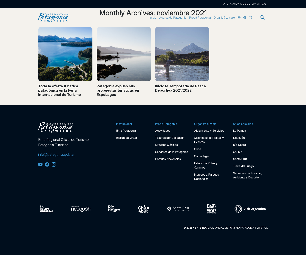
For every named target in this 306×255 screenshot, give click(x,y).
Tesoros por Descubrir (169, 137)
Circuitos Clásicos (166, 145)
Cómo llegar (201, 156)
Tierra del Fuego (243, 166)
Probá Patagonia (200, 17)
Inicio (152, 17)
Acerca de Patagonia (172, 17)
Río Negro (239, 145)
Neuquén (239, 137)
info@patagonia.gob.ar (56, 154)
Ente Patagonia (232, 3)
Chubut (237, 152)
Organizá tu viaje (224, 17)
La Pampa (239, 130)
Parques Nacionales (168, 159)
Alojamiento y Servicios (209, 130)
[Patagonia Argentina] (53, 17)
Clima (197, 149)
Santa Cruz (240, 159)
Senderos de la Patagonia (171, 152)
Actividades (162, 130)
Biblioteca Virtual (254, 3)
